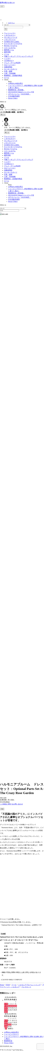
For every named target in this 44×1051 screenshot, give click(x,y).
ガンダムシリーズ (10, 37)
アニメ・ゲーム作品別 (12, 63)
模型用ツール (9, 50)
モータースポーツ (10, 69)
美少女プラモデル (10, 46)
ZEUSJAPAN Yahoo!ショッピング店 (21, 92)
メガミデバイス (10, 39)
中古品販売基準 (14, 96)
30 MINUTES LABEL (11, 41)
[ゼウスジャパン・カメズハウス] (7, 12)
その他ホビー (9, 60)
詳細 (2, 809)
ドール (6, 54)
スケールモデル (10, 48)
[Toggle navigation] (2, 6)
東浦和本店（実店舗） (16, 90)
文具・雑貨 (8, 71)
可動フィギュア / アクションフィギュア (18, 56)
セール (6, 77)
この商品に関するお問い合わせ (11, 804)
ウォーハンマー (10, 33)
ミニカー (7, 58)
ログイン (11, 23)
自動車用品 (8, 67)
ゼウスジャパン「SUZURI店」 (19, 94)
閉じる (3, 115)
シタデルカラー (10, 35)
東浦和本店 (8, 1041)
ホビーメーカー (10, 65)
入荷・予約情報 (10, 73)
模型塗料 (7, 52)
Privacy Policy (13, 98)
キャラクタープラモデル (13, 43)
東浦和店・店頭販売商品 (13, 75)
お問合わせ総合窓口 (15, 83)
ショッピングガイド (11, 1034)
